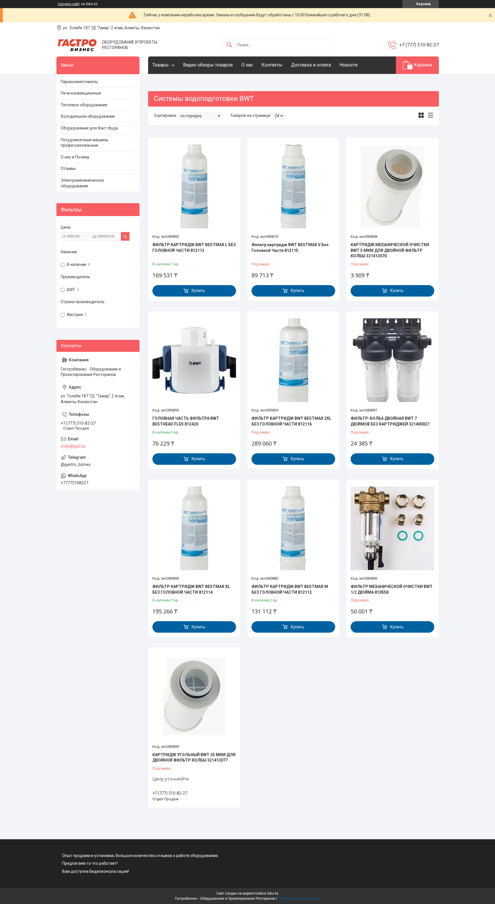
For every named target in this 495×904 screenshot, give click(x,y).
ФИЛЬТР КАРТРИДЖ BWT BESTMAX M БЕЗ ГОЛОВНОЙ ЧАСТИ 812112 (290, 589)
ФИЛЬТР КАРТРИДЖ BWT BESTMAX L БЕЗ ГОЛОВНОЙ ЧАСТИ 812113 (194, 247)
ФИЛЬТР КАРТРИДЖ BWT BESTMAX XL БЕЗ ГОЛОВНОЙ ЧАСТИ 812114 (191, 589)
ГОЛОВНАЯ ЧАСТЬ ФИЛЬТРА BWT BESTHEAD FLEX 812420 (185, 421)
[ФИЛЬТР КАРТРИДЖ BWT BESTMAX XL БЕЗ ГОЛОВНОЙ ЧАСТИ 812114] (194, 528)
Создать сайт (69, 4)
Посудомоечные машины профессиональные (84, 143)
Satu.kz (273, 893)
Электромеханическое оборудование (82, 183)
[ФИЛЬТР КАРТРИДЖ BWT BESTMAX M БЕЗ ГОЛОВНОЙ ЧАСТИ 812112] (293, 528)
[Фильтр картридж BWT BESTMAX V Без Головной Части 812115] (293, 186)
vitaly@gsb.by (73, 446)
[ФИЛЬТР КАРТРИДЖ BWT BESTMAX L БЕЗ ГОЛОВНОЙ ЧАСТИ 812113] (194, 186)
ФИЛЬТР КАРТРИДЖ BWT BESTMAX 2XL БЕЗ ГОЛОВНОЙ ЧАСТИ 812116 (291, 421)
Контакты (272, 65)
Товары (160, 65)
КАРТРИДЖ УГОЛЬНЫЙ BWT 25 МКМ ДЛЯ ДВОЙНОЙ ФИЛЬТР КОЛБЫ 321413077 (193, 757)
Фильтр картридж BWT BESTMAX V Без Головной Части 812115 (290, 247)
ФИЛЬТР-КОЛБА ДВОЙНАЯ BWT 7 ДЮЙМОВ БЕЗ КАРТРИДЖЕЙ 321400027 (390, 421)
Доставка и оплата (311, 65)
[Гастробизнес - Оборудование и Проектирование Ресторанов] (77, 45)
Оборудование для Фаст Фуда (89, 128)
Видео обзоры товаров (208, 65)
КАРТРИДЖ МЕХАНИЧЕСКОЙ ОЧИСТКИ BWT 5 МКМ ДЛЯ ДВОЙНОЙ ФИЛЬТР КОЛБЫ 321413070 (390, 250)
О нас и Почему (75, 157)
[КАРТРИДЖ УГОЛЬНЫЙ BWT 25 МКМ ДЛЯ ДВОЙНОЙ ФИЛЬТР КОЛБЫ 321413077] (194, 696)
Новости (348, 65)
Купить (198, 290)
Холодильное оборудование (88, 116)
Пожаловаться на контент (299, 899)
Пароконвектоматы (79, 81)
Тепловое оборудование (84, 105)
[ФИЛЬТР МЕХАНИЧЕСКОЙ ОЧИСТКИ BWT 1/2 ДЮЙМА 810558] (392, 528)
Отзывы (68, 168)
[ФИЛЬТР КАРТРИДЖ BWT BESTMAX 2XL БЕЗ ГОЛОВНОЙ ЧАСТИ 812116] (293, 360)
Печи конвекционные (81, 93)
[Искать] (229, 45)
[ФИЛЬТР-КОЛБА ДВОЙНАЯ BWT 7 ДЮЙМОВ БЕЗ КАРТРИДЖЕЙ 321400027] (392, 360)
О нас (247, 65)
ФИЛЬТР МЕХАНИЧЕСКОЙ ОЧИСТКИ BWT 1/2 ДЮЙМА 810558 (392, 589)
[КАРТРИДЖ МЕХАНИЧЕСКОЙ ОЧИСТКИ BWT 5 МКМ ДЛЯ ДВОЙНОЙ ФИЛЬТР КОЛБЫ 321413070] (392, 186)
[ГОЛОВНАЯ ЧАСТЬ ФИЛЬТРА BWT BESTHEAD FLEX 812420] (194, 360)
